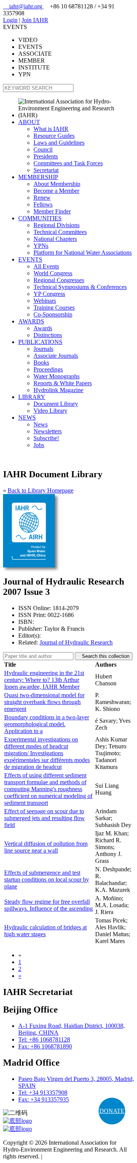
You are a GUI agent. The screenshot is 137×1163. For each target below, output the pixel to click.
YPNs (40, 245)
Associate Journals (55, 355)
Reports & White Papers (62, 383)
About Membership (56, 184)
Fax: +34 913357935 (43, 1099)
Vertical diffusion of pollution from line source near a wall (46, 847)
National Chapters (55, 239)
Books (41, 362)
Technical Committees (60, 232)
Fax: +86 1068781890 (45, 1046)
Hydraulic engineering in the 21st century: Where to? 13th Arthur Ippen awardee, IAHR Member (44, 680)
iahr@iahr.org (23, 6)
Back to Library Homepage (40, 490)
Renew (42, 197)
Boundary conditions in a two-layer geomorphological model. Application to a (46, 724)
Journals (43, 349)
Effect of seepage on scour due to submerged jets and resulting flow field (44, 818)
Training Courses (54, 307)
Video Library (50, 410)
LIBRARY (31, 397)
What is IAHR (50, 129)
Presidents (45, 156)
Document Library (55, 404)
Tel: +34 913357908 (42, 1092)
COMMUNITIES (40, 218)
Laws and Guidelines (58, 142)
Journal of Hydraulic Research (76, 642)
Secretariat (46, 170)
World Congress (52, 273)
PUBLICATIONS (40, 342)
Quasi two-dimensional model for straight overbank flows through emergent (44, 702)
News (40, 424)
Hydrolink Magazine (58, 390)
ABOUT (29, 122)
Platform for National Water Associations (82, 252)
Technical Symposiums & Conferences (80, 287)
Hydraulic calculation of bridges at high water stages (45, 930)
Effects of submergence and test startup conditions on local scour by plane (46, 879)
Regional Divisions (56, 225)
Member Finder (52, 211)
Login (10, 20)
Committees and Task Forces (68, 163)
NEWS (27, 417)
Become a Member (56, 190)
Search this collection (103, 656)
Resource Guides (54, 135)
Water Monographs (56, 376)
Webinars (44, 300)
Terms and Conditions (70, 1156)
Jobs (38, 445)
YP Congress (49, 294)
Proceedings (48, 369)
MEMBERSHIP (38, 177)
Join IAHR (35, 20)
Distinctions (47, 335)
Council (43, 149)
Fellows (43, 204)
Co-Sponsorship (52, 314)
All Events (46, 266)
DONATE (111, 1111)
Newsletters (47, 431)
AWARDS (31, 321)
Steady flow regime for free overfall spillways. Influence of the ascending (48, 905)
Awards (42, 328)
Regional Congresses (58, 280)
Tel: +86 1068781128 (44, 1039)
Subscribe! (46, 438)
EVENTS (30, 259)
